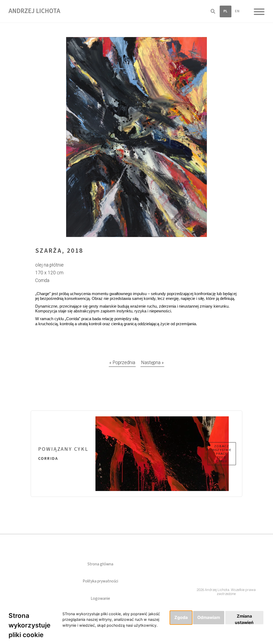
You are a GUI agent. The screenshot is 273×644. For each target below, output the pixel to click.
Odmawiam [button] (208, 617)
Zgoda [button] (181, 617)
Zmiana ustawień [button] (244, 619)
